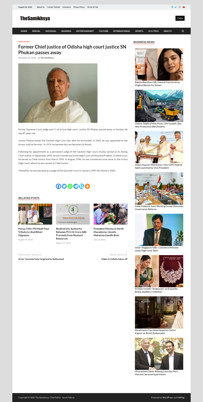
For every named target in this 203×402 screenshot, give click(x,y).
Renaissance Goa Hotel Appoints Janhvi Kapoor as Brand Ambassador (155, 331)
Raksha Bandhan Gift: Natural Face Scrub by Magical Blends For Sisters (157, 83)
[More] (87, 186)
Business (66, 31)
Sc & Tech (153, 31)
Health (168, 31)
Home (24, 31)
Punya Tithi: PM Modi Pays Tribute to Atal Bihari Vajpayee (33, 232)
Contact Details (53, 7)
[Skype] (81, 186)
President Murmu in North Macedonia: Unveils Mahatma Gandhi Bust (109, 232)
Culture (103, 31)
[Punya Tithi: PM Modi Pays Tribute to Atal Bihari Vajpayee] (35, 225)
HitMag (180, 397)
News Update (24, 42)
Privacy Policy (79, 7)
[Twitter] (175, 7)
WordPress (168, 397)
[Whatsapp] (70, 186)
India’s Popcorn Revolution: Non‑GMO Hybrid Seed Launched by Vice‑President (158, 166)
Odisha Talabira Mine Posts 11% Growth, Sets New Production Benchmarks (158, 125)
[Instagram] (179, 7)
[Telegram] (75, 186)
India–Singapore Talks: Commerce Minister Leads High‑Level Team (157, 249)
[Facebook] (172, 7)
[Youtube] (183, 7)
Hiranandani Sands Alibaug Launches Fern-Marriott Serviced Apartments (157, 373)
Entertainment (85, 31)
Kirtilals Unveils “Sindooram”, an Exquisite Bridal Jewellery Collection (156, 290)
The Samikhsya (47, 58)
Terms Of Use (92, 7)
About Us (40, 7)
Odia (180, 18)
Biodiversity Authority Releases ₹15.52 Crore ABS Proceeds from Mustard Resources (71, 233)
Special (36, 31)
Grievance (67, 7)
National (50, 31)
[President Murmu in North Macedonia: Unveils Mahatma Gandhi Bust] (111, 225)
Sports (139, 31)
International (121, 31)
